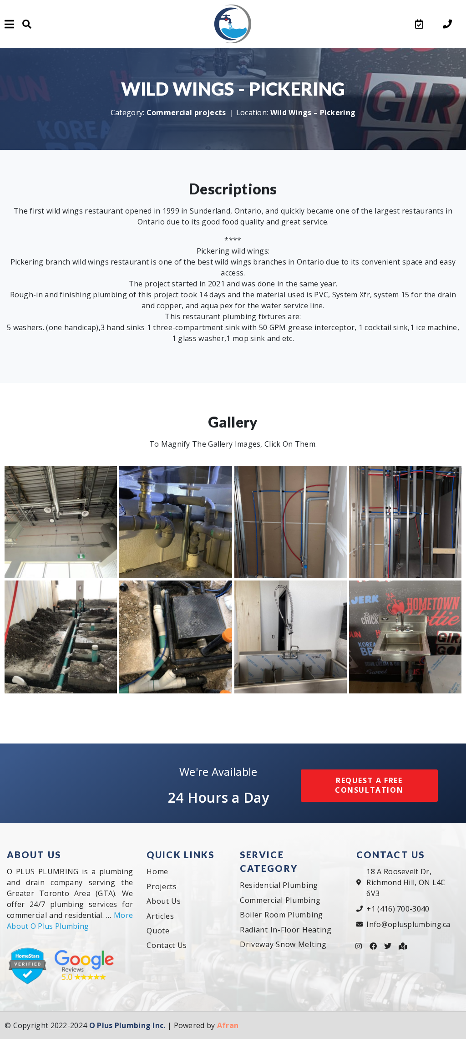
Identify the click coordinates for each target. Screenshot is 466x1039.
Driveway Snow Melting (283, 944)
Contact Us (167, 945)
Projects (162, 886)
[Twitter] (388, 946)
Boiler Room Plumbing (281, 915)
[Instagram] (358, 946)
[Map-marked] (402, 946)
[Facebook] (373, 946)
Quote (158, 930)
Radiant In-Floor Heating (286, 929)
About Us (164, 901)
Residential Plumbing (279, 885)
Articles (160, 916)
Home (157, 871)
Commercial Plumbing (280, 900)
